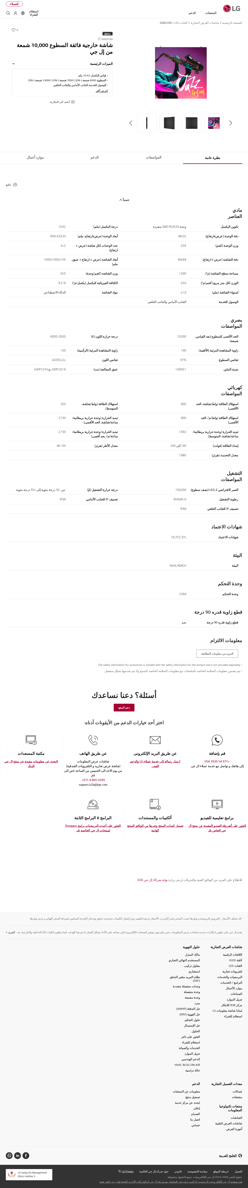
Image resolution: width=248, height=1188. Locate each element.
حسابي (195, 1125)
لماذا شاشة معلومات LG (227, 1010)
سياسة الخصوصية (198, 1171)
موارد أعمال (35, 157)
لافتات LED (235, 966)
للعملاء (14, 4)
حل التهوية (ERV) (190, 1014)
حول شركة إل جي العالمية (154, 1171)
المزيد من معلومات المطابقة (217, 653)
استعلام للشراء (33, 13)
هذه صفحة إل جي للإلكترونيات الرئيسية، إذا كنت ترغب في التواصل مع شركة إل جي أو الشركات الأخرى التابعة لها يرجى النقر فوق (170, 1182)
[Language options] (23, 13)
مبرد (197, 1003)
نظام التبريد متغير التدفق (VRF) (185, 978)
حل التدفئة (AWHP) (188, 1009)
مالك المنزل (192, 954)
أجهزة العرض (234, 1129)
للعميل (238, 1171)
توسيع (14, 64)
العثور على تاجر (190, 1037)
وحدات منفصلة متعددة (186, 986)
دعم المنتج (124, 707)
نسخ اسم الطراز (99, 38)
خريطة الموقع (221, 1171)
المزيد (11, 932)
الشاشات (236, 1118)
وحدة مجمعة (192, 997)
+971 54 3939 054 (217, 761)
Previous (231, 123)
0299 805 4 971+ (93, 780)
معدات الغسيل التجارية (226, 1084)
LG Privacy (127, 1171)
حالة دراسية (192, 1070)
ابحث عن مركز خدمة (187, 1102)
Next (131, 123)
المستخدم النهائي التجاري (184, 960)
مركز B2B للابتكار (231, 1005)
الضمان (195, 1114)
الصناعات (236, 994)
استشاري (194, 971)
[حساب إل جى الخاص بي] (15, 13)
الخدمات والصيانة (189, 1048)
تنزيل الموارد (192, 1053)
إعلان (197, 1108)
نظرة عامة (212, 158)
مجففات (237, 1097)
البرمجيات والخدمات (229, 977)
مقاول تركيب (192, 966)
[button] (180, 72)
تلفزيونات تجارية (232, 971)
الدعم (94, 157)
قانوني (178, 1171)
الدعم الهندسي (191, 1059)
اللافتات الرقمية (232, 954)
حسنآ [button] (126, 200)
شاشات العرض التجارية (226, 947)
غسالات (237, 1091)
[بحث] (8, 13)
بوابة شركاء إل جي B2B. (152, 880)
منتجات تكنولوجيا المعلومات (230, 1108)
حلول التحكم (192, 1020)
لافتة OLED (235, 960)
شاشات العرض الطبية (228, 1123)
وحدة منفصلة (192, 992)
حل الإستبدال (192, 1025)
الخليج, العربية (228, 1156)
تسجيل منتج (192, 1097)
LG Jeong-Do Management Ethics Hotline (32, 1174)
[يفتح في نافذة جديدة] (25, 1155)
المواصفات (153, 157)
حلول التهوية (191, 947)
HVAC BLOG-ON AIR (187, 1065)
